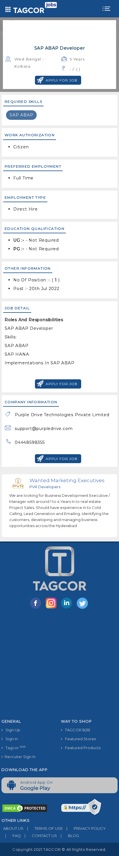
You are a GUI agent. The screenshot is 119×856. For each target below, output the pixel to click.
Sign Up (11, 730)
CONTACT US (41, 835)
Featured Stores (79, 738)
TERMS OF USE (45, 828)
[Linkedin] (68, 608)
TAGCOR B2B (76, 730)
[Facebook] (36, 608)
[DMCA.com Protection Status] (24, 807)
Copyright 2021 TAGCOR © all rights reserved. (59, 849)
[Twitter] (83, 608)
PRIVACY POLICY (86, 828)
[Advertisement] (59, 664)
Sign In (10, 738)
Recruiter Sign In (19, 756)
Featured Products (81, 747)
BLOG (70, 835)
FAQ (13, 835)
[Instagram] (52, 608)
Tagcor (14, 747)
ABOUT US (12, 828)
